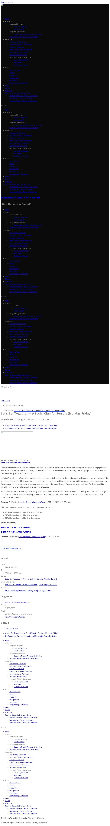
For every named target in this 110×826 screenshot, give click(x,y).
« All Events (5, 401)
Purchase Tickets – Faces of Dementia (23, 101)
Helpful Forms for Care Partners (20, 50)
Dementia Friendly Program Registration (28, 34)
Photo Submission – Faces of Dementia (23, 96)
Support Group (50, 585)
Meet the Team (14, 70)
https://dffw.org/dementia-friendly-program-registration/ (28, 590)
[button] (55, 105)
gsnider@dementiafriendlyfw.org (32, 502)
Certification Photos (21, 65)
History (12, 73)
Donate (8, 85)
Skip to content (7, 2)
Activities (8, 585)
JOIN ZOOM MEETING (21, 527)
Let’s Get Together (20, 27)
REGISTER (5, 527)
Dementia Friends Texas (18, 55)
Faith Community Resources (19, 52)
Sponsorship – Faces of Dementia (21, 98)
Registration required (21, 463)
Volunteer (8, 91)
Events (7, 88)
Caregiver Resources (16, 47)
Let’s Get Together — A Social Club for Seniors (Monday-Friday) (31, 425)
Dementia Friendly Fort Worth (20, 197)
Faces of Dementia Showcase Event (18, 93)
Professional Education (17, 42)
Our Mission (13, 80)
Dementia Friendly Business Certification (23, 37)
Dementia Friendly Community (25, 585)
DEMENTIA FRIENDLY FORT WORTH (16, 532)
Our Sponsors (14, 78)
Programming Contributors (18, 83)
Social (41, 585)
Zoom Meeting (6, 463)
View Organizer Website (15, 617)
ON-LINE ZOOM (11, 628)
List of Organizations (21, 60)
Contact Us (13, 75)
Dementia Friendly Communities (20, 44)
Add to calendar (12, 548)
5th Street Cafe (19, 29)
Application (17, 62)
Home (7, 19)
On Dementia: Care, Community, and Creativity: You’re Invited (30, 428)
